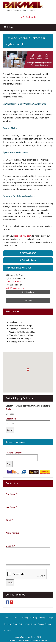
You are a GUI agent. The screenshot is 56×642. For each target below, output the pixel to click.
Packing (33, 618)
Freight (50, 618)
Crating (42, 618)
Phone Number (12, 533)
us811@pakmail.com (15, 288)
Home (7, 618)
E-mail (9, 520)
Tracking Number (14, 452)
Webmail (7, 630)
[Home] (24, 11)
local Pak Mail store (23, 236)
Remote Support (45, 624)
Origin (8, 409)
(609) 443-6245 (28, 16)
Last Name (11, 507)
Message (10, 546)
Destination (11, 418)
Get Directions (28, 292)
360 (15, 618)
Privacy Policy (18, 624)
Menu (10, 27)
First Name (11, 494)
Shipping (24, 618)
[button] (28, 370)
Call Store (28, 300)
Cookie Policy (30, 624)
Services (7, 624)
